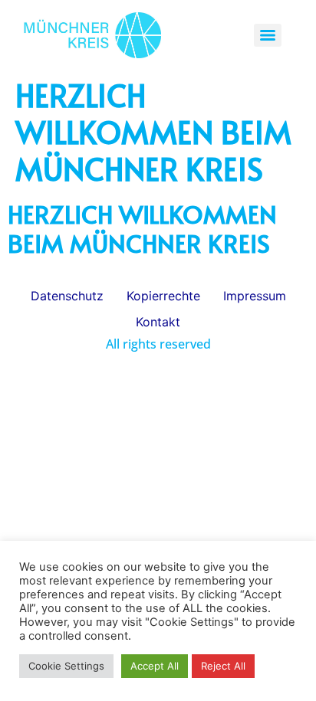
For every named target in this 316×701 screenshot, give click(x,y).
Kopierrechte (163, 295)
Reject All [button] (223, 666)
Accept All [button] (154, 666)
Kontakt (158, 321)
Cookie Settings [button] (66, 666)
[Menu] (267, 35)
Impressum (254, 295)
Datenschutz (67, 295)
